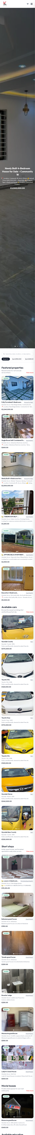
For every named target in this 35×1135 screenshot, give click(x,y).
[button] (15, 346)
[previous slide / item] (1, 178)
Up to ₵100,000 (16, 359)
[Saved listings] (27, 4)
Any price (5, 359)
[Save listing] (31, 378)
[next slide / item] (33, 178)
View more (29, 372)
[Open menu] (31, 4)
